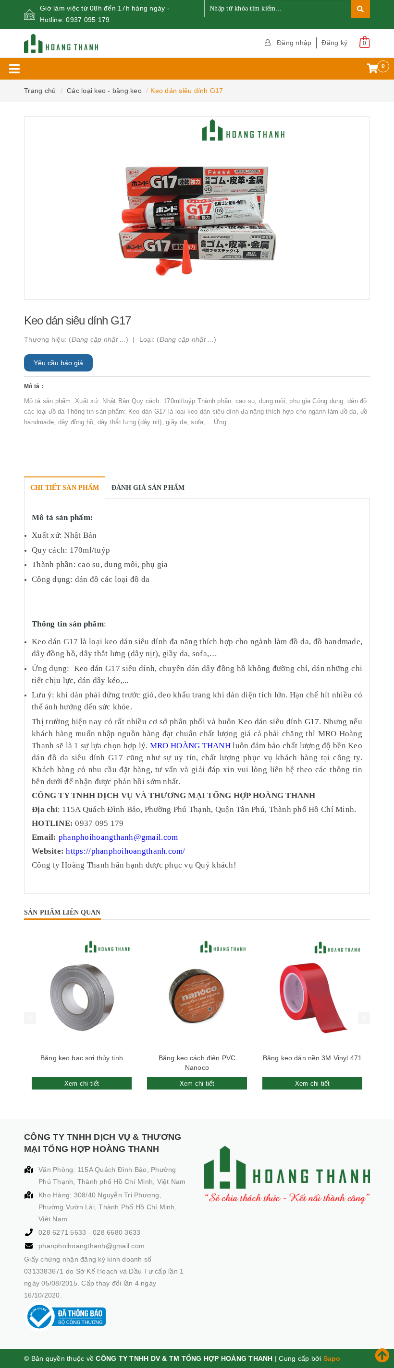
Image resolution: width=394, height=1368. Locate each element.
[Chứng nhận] (65, 1316)
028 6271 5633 (63, 1232)
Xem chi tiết (81, 1083)
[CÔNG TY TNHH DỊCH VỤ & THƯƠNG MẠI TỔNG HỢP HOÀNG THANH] (107, 43)
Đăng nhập (294, 42)
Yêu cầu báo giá (58, 363)
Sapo (332, 1358)
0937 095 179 (88, 19)
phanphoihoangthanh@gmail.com (91, 1246)
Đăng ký (334, 42)
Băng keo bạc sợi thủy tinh (81, 1058)
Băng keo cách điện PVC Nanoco (197, 1062)
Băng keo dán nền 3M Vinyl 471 (312, 1058)
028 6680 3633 (116, 1232)
